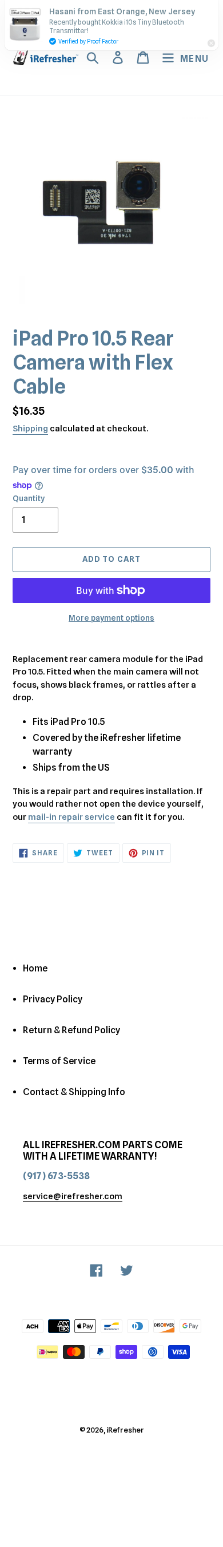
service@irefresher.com (72, 1196)
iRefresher (125, 1429)
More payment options (111, 617)
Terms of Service (59, 1061)
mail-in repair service (71, 817)
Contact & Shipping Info (74, 1091)
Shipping (30, 428)
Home (35, 968)
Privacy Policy (52, 999)
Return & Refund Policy (71, 1030)
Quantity (29, 498)
